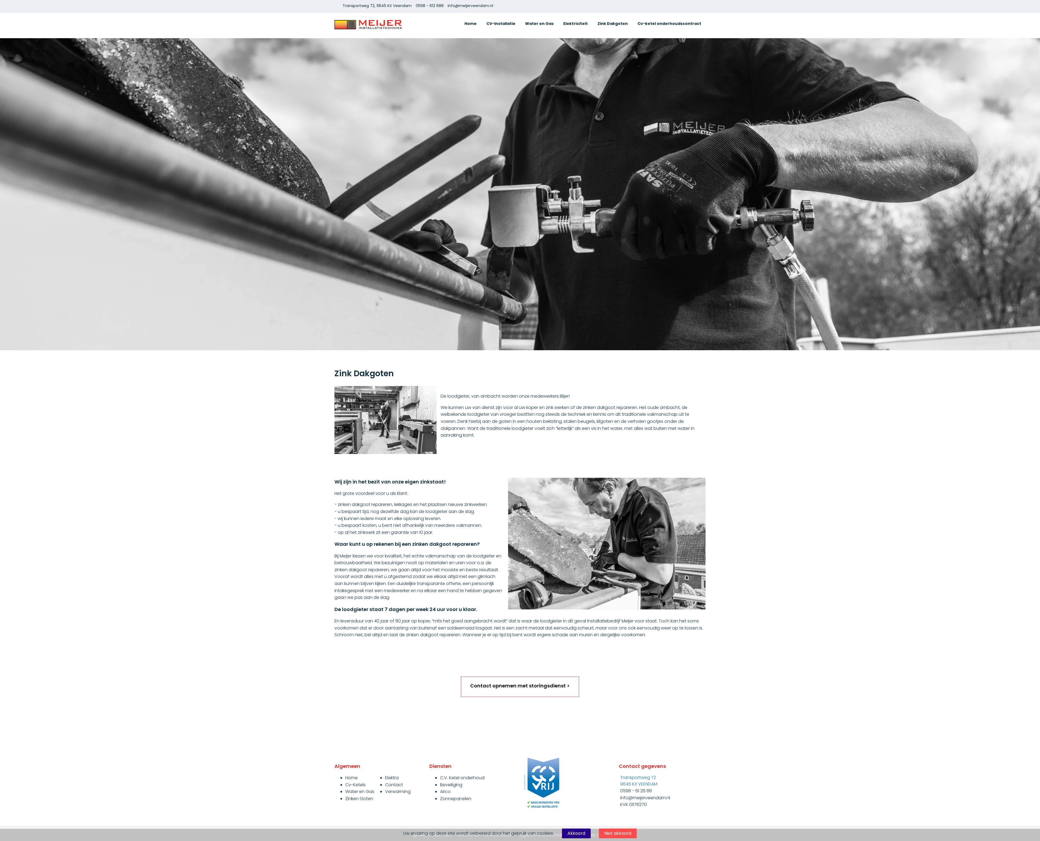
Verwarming (398, 791)
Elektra (392, 778)
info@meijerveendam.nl (470, 5)
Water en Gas (539, 23)
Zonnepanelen (455, 798)
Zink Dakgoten (612, 23)
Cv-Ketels (355, 785)
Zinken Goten (359, 798)
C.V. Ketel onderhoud (462, 778)
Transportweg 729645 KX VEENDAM (638, 780)
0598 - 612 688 (430, 5)
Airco (445, 791)
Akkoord (576, 833)
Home (470, 23)
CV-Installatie (500, 23)
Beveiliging (451, 785)
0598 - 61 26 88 (636, 791)
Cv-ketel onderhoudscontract (669, 23)
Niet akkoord (617, 833)
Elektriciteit (575, 23)
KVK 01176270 (633, 804)
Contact (394, 785)
